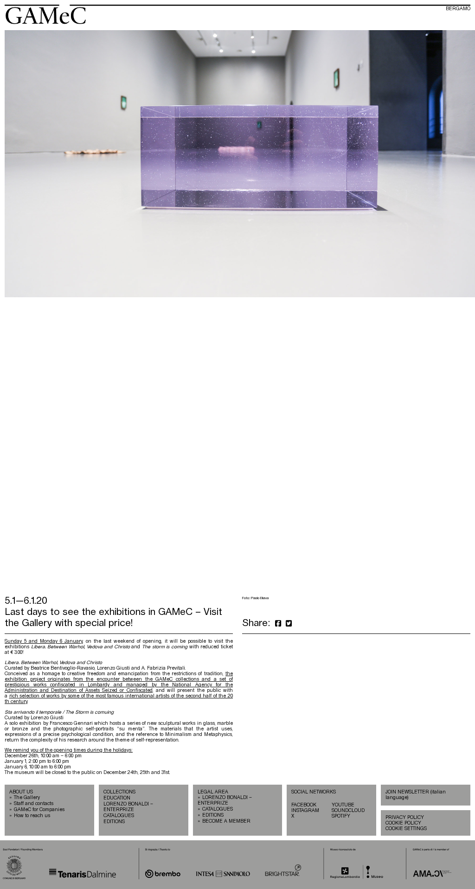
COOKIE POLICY (403, 823)
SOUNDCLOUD (348, 810)
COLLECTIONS (119, 792)
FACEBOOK (303, 805)
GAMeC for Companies (39, 809)
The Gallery (27, 797)
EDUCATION (116, 798)
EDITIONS (114, 821)
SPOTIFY (341, 816)
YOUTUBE (343, 805)
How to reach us (32, 815)
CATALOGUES (118, 815)
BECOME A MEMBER (226, 821)
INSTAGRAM (305, 810)
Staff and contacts (33, 803)
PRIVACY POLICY (404, 817)
